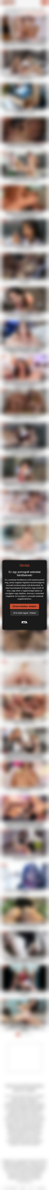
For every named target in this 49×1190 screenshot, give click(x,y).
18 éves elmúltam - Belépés (24, 606)
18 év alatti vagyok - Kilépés (24, 613)
